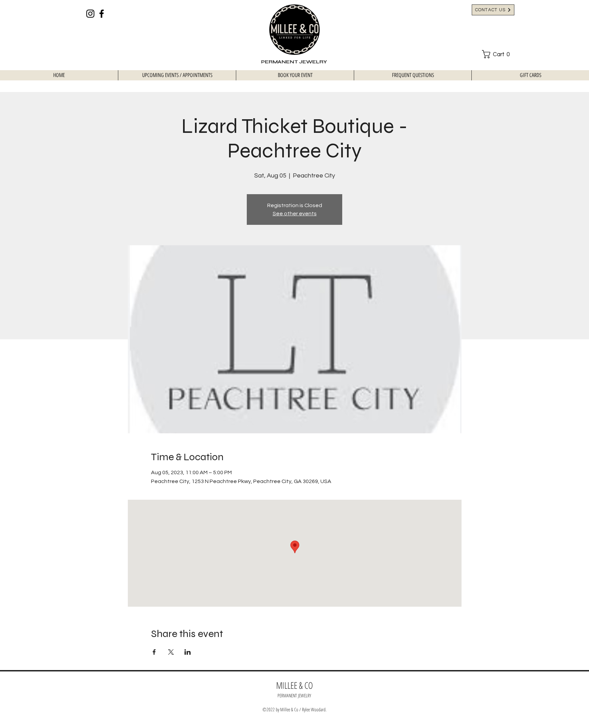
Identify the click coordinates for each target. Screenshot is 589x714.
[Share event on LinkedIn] (187, 652)
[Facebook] (101, 13)
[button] (498, 54)
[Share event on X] (171, 652)
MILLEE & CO (294, 685)
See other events (295, 213)
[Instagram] (90, 13)
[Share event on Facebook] (154, 652)
